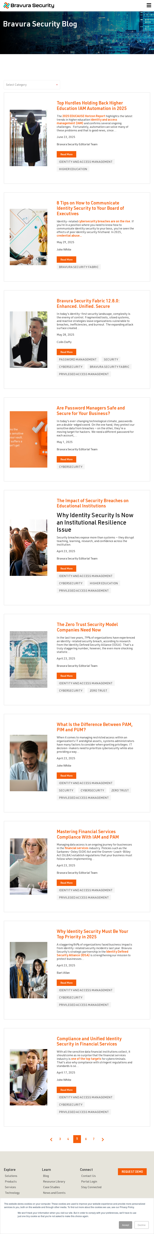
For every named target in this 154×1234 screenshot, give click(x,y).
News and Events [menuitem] (54, 1193)
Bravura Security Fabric (79, 267)
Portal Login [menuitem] (89, 1181)
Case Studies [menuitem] (51, 1187)
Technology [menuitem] (12, 1193)
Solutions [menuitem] (11, 1176)
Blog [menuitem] (46, 1176)
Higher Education (73, 169)
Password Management (78, 359)
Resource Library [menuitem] (54, 1181)
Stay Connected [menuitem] (91, 1187)
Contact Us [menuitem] (88, 1176)
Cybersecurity (70, 367)
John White (64, 249)
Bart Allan (63, 972)
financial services (76, 848)
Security (111, 359)
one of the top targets (86, 1059)
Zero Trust (98, 691)
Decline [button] (142, 1224)
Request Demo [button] (132, 1172)
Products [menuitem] (11, 1181)
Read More (66, 155)
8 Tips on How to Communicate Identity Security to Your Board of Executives (90, 209)
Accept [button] (125, 1224)
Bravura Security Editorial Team (77, 144)
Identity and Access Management (85, 162)
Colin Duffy (64, 342)
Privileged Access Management (84, 374)
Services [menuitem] (10, 1187)
